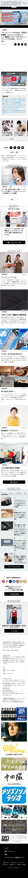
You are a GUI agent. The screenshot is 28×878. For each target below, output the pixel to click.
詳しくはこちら (25, 3)
